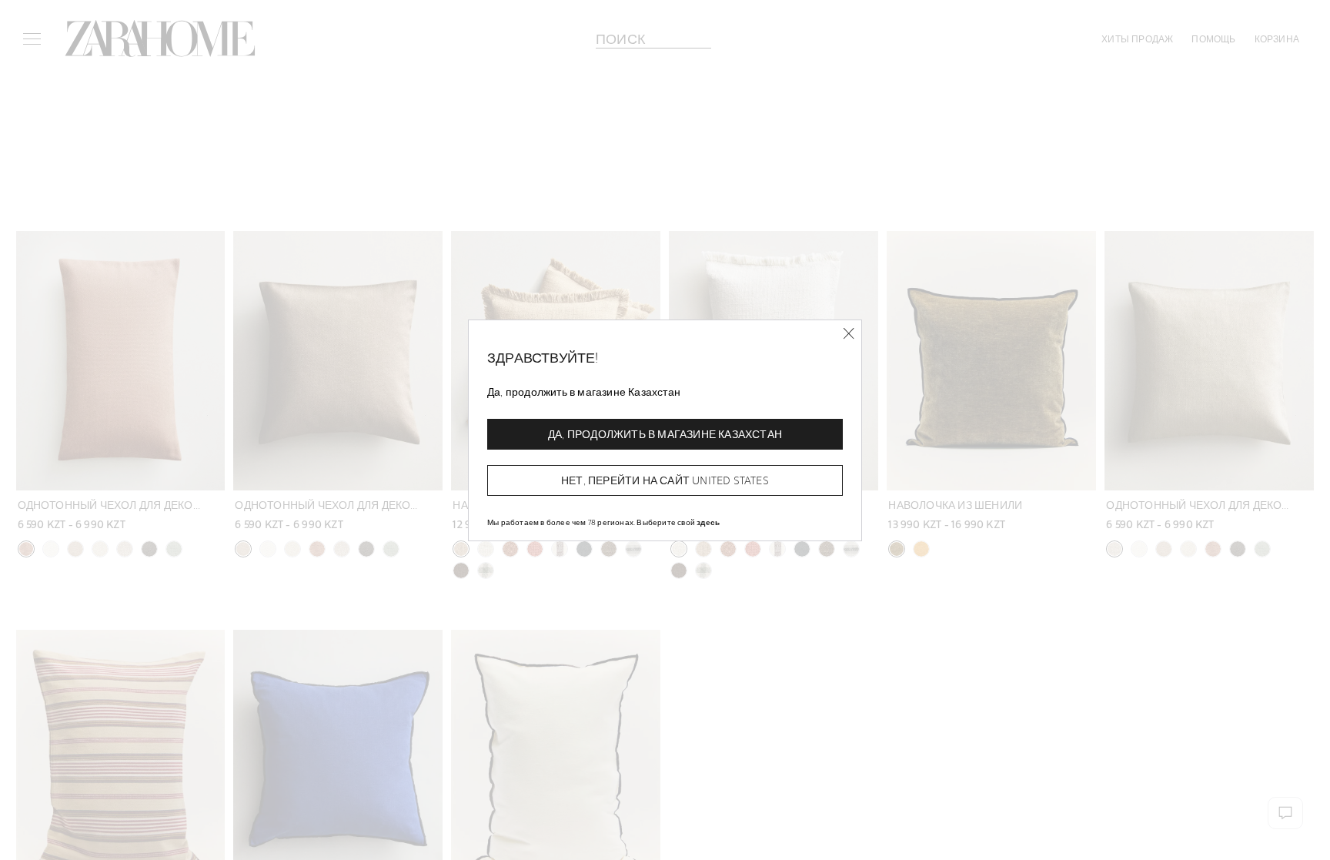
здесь (708, 522)
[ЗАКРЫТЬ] (848, 333)
